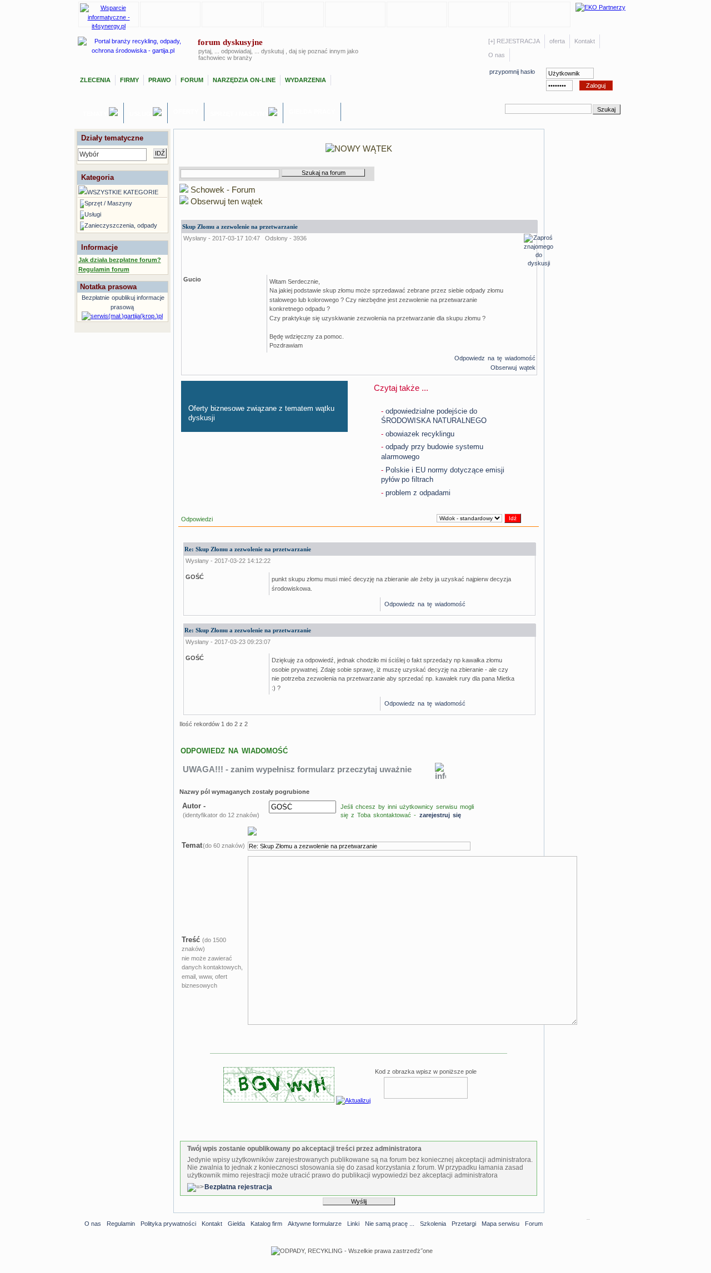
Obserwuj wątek (512, 367)
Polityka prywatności (168, 1223)
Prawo (159, 80)
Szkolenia (433, 1223)
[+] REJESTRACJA (514, 41)
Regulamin (121, 1223)
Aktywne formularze (315, 1223)
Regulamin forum (103, 269)
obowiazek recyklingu (417, 434)
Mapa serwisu (500, 1223)
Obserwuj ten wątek (225, 201)
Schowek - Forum (222, 189)
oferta (557, 41)
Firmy (129, 80)
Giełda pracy (312, 111)
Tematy (96, 113)
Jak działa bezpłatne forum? (119, 259)
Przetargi (464, 1223)
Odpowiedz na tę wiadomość (494, 358)
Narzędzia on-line (244, 80)
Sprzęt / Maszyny (239, 113)
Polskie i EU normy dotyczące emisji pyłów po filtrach (442, 475)
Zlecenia (95, 80)
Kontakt (584, 41)
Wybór (89, 154)
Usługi (141, 113)
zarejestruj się (440, 815)
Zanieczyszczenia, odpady (120, 225)
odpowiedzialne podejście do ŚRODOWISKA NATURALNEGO (434, 416)
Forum (192, 80)
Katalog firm (266, 1223)
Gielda (236, 1223)
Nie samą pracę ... (389, 1223)
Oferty (185, 111)
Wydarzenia (305, 80)
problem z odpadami (415, 493)
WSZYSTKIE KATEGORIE (122, 192)
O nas (496, 55)
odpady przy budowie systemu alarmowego (432, 451)
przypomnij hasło (512, 71)
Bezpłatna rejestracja (238, 1187)
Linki (353, 1223)
